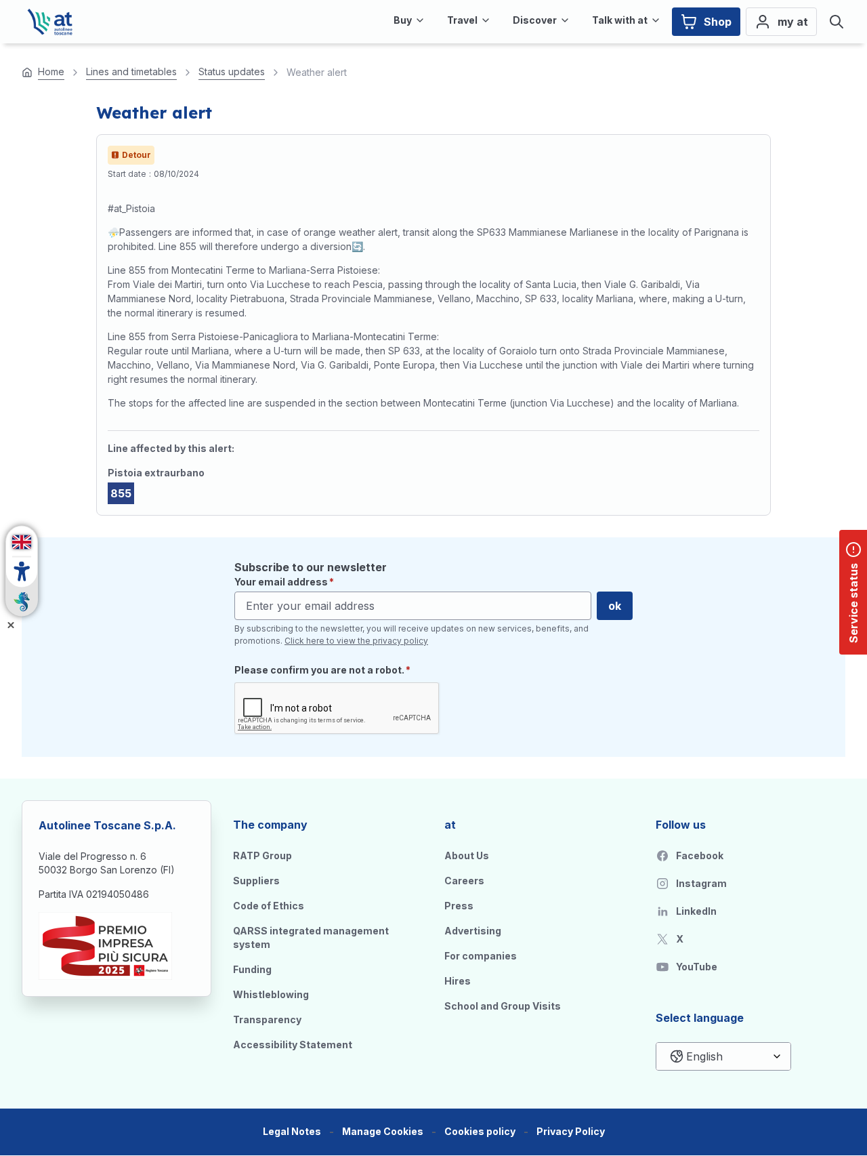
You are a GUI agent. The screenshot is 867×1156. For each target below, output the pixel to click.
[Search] (836, 21)
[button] (382, 1132)
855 (120, 493)
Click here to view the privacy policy (356, 641)
